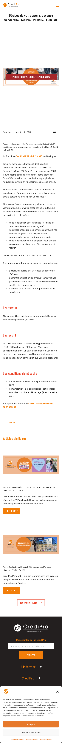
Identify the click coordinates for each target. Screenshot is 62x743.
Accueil (6, 144)
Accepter (31, 724)
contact (12, 422)
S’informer (28, 667)
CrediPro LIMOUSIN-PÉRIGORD (29, 156)
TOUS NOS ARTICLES (28, 602)
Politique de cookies (17, 739)
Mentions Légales (32, 739)
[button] (57, 691)
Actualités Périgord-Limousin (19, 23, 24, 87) (35, 144)
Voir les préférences (31, 732)
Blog (13, 144)
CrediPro (28, 678)
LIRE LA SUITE (12, 510)
